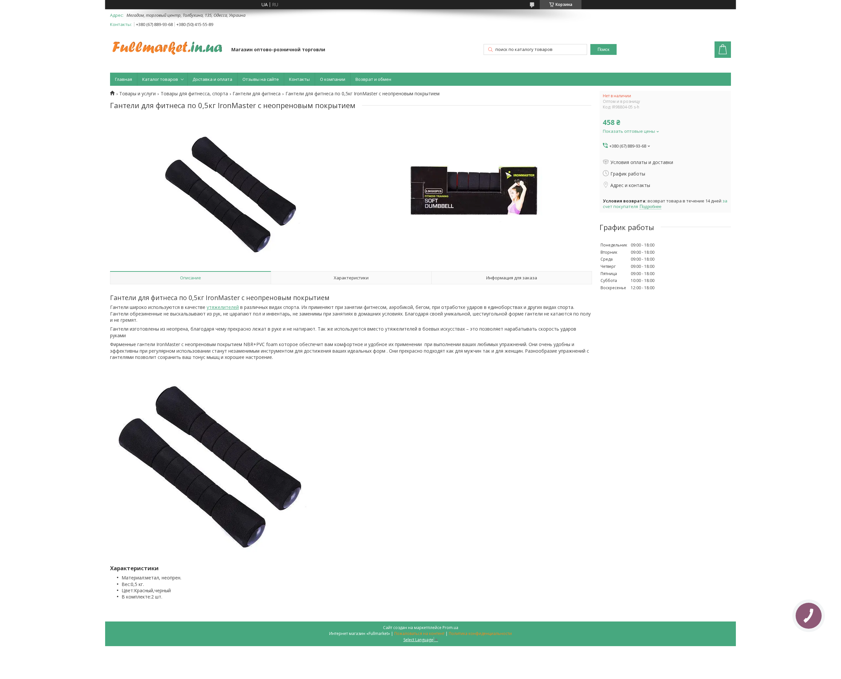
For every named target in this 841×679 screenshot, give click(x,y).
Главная (123, 79)
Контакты (299, 79)
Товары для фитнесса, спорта (194, 94)
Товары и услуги (137, 94)
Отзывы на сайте (260, 79)
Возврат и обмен (373, 79)
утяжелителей (223, 307)
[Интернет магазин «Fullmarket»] (167, 44)
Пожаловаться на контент (419, 633)
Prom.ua (450, 627)
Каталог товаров (160, 79)
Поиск (603, 49)
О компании (332, 79)
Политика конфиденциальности (480, 633)
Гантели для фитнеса (257, 94)
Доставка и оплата (212, 79)
